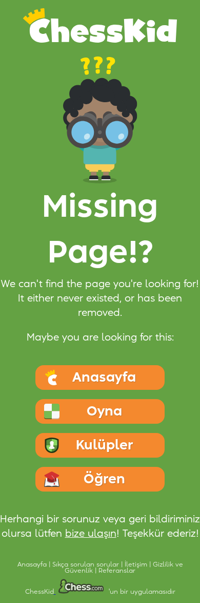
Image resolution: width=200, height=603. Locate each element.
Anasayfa (33, 564)
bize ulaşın (90, 533)
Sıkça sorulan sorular (86, 564)
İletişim (137, 564)
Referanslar (116, 571)
